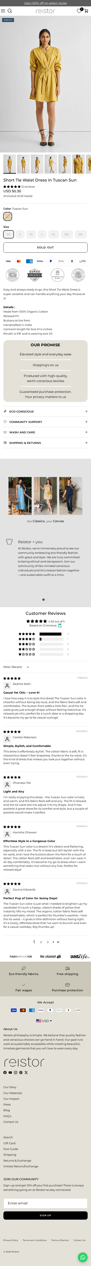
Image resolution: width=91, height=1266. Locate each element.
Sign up (45, 1215)
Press (7, 1104)
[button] (12, 186)
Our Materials (12, 1093)
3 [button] (47, 942)
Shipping (9, 1154)
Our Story (9, 1087)
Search (8, 1137)
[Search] (10, 11)
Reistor (15, 1251)
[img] (12, 678)
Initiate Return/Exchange (20, 1166)
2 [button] (41, 942)
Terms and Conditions (35, 1240)
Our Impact (11, 1098)
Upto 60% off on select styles (45, 3)
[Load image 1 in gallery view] (45, 84)
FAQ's (7, 1116)
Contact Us (10, 1121)
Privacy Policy (10, 1240)
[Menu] (3, 11)
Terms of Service (60, 1240)
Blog (6, 1110)
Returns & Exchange (17, 1160)
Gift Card (9, 1143)
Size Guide (10, 1149)
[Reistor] (45, 11)
